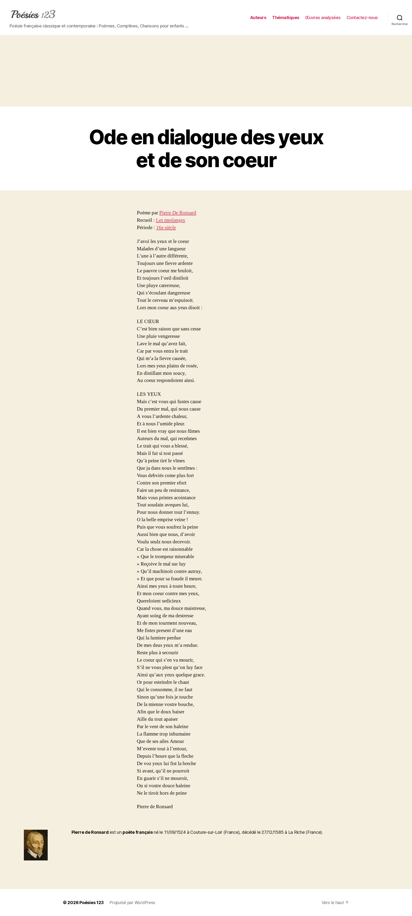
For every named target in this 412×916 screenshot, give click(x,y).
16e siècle (166, 227)
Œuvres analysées (323, 17)
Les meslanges (170, 220)
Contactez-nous (362, 17)
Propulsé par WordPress (132, 902)
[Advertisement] (206, 70)
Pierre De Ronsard (177, 213)
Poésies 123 (91, 902)
